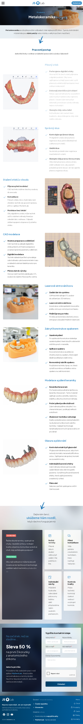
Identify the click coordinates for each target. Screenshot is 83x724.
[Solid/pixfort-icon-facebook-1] (4, 714)
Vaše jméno (50, 637)
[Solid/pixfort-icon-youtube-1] (12, 714)
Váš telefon (67, 646)
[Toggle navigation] (3, 3)
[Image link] (8, 699)
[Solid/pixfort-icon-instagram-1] (8, 714)
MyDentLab (17, 673)
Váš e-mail (50, 646)
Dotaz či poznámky (53, 656)
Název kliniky (67, 637)
